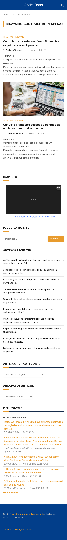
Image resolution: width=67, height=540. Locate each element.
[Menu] (5, 5)
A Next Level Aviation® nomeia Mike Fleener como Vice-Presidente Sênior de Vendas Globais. (31, 458)
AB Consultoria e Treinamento (28, 514)
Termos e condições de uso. (18, 529)
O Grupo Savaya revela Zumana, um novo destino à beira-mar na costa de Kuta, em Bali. (31, 471)
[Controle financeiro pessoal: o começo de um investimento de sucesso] (33, 99)
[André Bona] (33, 5)
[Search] (62, 5)
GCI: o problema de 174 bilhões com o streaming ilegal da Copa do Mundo (33, 483)
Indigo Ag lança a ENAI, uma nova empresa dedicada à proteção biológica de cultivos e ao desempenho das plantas (33, 425)
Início (5, 14)
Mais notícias (10, 492)
